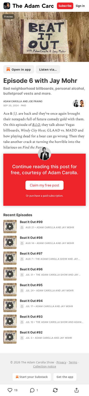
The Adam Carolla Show (51, 258)
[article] (44, 226)
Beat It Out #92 (31, 332)
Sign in (80, 6)
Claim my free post (44, 185)
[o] (10, 226)
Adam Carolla (12, 101)
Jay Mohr (68, 227)
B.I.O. (36, 125)
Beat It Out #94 (31, 301)
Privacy (61, 362)
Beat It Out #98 (31, 238)
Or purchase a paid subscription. (44, 195)
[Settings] (84, 57)
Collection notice (44, 366)
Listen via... (48, 69)
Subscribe (65, 6)
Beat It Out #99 (31, 222)
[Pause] (4, 57)
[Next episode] (13, 57)
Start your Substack (33, 377)
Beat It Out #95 (31, 285)
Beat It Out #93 (31, 317)
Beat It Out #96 (31, 269)
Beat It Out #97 (31, 253)
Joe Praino (35, 101)
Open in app (21, 69)
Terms (73, 362)
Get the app (65, 377)
